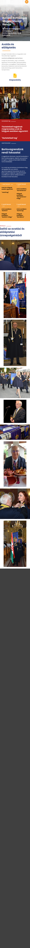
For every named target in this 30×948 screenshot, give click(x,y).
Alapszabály (15, 80)
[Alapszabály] (15, 76)
